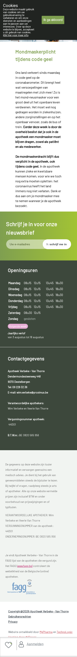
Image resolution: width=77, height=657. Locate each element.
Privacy (12, 621)
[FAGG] (26, 587)
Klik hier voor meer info (15, 35)
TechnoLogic (64, 632)
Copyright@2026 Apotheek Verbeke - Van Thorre (38, 611)
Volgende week (18, 326)
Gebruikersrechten (19, 616)
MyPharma (46, 632)
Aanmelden (35, 644)
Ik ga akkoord (53, 20)
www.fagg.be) (24, 566)
